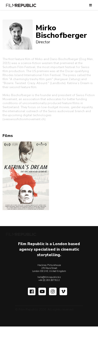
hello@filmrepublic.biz (49, 277)
